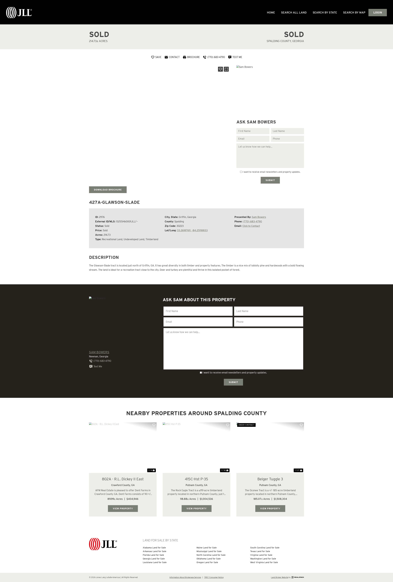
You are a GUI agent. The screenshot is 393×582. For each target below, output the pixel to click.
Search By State (325, 12)
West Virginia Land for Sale (264, 562)
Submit (270, 180)
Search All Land (294, 12)
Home (271, 12)
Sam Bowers (259, 217)
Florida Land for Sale (153, 555)
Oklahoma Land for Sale (208, 558)
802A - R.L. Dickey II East (123, 479)
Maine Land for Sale (206, 547)
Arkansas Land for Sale (154, 551)
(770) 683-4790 (252, 221)
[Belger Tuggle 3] (270, 447)
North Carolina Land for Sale (211, 555)
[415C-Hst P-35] (196, 447)
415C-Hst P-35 (196, 479)
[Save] (220, 69)
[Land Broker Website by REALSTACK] (297, 577)
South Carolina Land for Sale (264, 547)
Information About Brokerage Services (185, 577)
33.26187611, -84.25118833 (192, 230)
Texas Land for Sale (260, 551)
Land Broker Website (279, 577)
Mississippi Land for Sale (209, 551)
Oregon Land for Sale (207, 562)
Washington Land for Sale (263, 558)
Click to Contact (251, 226)
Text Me (97, 366)
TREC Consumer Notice (214, 577)
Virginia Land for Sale (261, 555)
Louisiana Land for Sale (155, 562)
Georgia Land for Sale (154, 558)
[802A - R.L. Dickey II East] (123, 447)
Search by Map (354, 12)
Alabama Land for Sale (154, 547)
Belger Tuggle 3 (270, 479)
